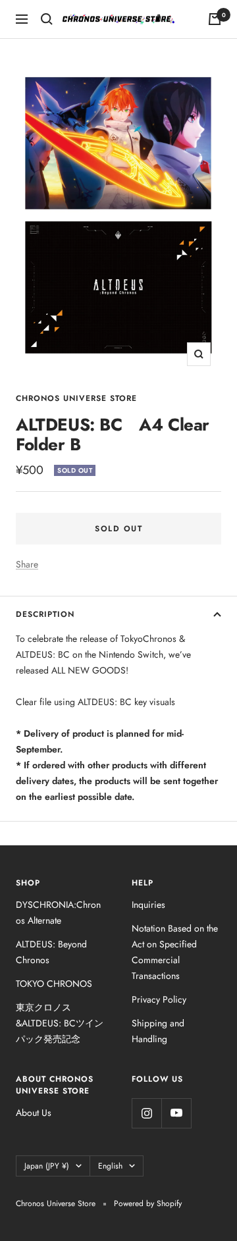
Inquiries (148, 904)
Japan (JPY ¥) (46, 1166)
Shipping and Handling (158, 1031)
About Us (33, 1112)
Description (45, 614)
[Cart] (214, 19)
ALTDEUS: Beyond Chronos (51, 951)
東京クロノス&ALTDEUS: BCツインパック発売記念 (59, 1023)
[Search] (47, 19)
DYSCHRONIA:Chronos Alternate (58, 912)
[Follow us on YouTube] (176, 1113)
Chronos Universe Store (76, 398)
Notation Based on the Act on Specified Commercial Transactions (175, 952)
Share (27, 564)
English (110, 1166)
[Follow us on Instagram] (146, 1113)
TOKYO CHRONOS (54, 983)
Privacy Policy (159, 999)
